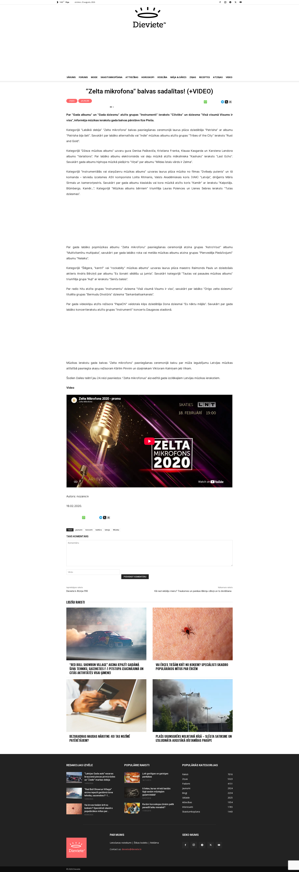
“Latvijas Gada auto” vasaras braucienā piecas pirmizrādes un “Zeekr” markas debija (99, 776)
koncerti (89, 530)
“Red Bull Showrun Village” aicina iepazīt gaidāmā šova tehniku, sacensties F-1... (98, 792)
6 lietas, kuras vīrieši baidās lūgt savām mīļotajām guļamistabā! (156, 791)
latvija (107, 530)
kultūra (99, 530)
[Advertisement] (149, 51)
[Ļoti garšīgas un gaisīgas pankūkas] (132, 777)
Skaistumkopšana (111, 77)
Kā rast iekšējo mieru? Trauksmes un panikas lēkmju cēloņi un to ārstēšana (193, 591)
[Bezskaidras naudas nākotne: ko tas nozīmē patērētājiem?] (106, 705)
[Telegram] (230, 2)
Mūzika (116, 530)
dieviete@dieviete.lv (131, 849)
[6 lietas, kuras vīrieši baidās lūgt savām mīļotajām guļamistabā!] (132, 792)
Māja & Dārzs (178, 77)
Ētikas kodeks (141, 842)
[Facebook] (220, 2)
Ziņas (193, 77)
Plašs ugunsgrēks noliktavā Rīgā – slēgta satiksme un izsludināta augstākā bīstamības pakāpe (194, 738)
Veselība (162, 77)
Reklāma (154, 842)
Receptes (204, 77)
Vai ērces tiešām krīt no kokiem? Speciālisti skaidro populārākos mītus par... (98, 808)
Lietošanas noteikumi (120, 842)
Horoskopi (147, 77)
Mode (94, 77)
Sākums (71, 77)
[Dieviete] (149, 17)
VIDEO (229, 77)
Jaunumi (85, 100)
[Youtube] (240, 2)
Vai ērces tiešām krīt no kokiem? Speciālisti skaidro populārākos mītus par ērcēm (192, 666)
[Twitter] (235, 2)
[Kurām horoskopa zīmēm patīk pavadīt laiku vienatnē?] (132, 808)
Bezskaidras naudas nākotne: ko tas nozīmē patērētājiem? (99, 738)
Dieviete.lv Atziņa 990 (77, 591)
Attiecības (132, 77)
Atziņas (218, 77)
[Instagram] (225, 2)
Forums (83, 77)
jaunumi (78, 530)
